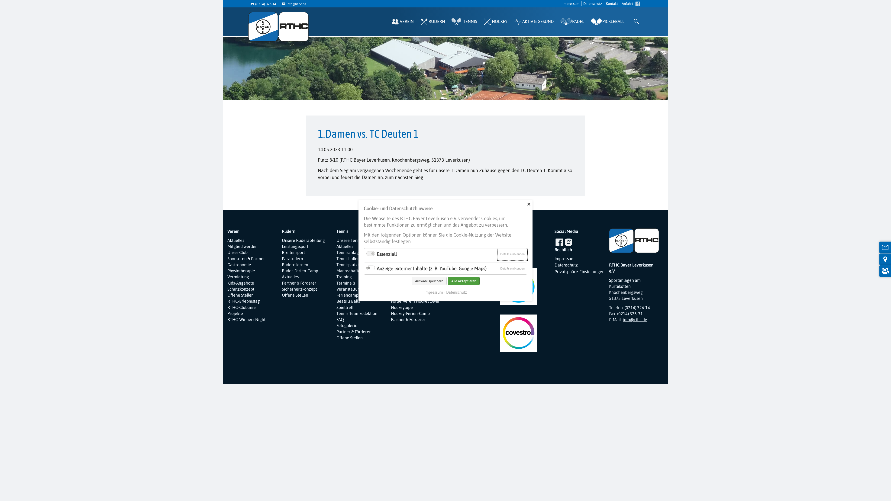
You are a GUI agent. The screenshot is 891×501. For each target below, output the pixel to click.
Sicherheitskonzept (299, 289)
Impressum (571, 4)
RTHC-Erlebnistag (243, 301)
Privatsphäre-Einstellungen (579, 272)
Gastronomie (239, 265)
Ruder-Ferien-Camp (300, 271)
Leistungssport (295, 246)
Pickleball (613, 21)
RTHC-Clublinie (241, 307)
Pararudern (292, 259)
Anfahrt (627, 4)
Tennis (470, 21)
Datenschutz (592, 4)
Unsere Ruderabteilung (303, 240)
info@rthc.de (296, 4)
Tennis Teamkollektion (356, 313)
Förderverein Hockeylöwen (415, 301)
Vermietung (238, 277)
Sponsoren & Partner (246, 259)
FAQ (340, 319)
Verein (407, 21)
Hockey (499, 21)
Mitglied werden (242, 246)
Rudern (437, 21)
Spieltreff (345, 307)
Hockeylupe (402, 307)
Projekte (235, 313)
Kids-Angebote (240, 283)
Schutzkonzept (240, 289)
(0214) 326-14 (265, 4)
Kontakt (612, 4)
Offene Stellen (240, 295)
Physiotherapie (241, 271)
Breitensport (293, 252)
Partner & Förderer (299, 283)
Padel (578, 21)
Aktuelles (235, 240)
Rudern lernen (295, 265)
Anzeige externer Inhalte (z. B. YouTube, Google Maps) (432, 268)
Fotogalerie (346, 325)
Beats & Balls (348, 301)
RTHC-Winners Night (246, 319)
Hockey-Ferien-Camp (410, 313)
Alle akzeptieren (463, 281)
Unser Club (237, 252)
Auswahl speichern (429, 281)
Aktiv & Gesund (538, 21)
